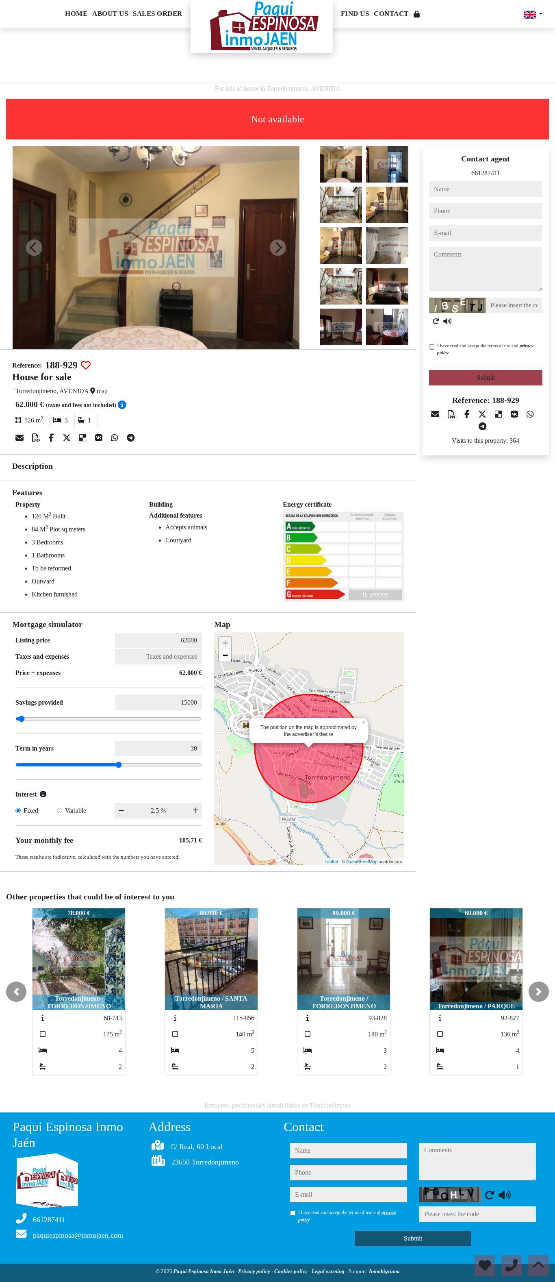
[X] (68, 437)
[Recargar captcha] (436, 321)
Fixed (31, 810)
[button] (16, 992)
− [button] (225, 655)
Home (76, 13)
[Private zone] (417, 14)
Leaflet (331, 861)
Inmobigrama (384, 1271)
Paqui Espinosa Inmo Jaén (204, 1271)
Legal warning (329, 1271)
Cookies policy (291, 1271)
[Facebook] (52, 437)
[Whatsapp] (115, 437)
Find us (355, 13)
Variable (75, 810)
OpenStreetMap (361, 861)
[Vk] (99, 437)
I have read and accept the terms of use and (485, 349)
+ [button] (225, 643)
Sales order (157, 13)
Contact (391, 13)
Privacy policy (254, 1271)
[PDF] (37, 437)
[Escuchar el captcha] (447, 321)
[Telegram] (130, 437)
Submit (486, 377)
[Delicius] (84, 437)
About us (110, 13)
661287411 (485, 173)
